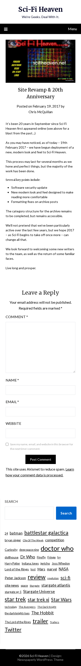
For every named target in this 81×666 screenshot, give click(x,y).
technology (11, 606)
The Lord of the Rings (18, 622)
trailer (40, 621)
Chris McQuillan (41, 112)
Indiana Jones (30, 563)
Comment (17, 317)
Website (13, 423)
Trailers (54, 622)
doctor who (57, 548)
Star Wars (61, 599)
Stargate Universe (39, 591)
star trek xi (38, 599)
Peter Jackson (15, 578)
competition (54, 540)
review (36, 577)
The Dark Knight (46, 606)
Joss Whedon (61, 563)
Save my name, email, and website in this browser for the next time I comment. (41, 446)
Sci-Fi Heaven (40, 9)
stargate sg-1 (13, 592)
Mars (41, 569)
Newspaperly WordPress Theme (40, 659)
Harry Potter (12, 563)
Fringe (51, 557)
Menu (72, 29)
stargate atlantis (55, 585)
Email (12, 402)
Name (12, 380)
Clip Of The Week (33, 540)
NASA (63, 569)
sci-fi (65, 577)
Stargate (35, 585)
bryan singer (13, 540)
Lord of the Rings (17, 569)
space (24, 585)
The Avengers (27, 606)
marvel (52, 569)
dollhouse (11, 557)
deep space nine (29, 549)
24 (6, 533)
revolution (53, 578)
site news (12, 585)
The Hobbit (42, 612)
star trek (15, 599)
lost (33, 569)
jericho (45, 563)
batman (16, 533)
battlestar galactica (46, 533)
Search (11, 501)
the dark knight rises (17, 613)
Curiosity (11, 549)
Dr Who (27, 556)
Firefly (41, 557)
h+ (59, 557)
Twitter (13, 630)
